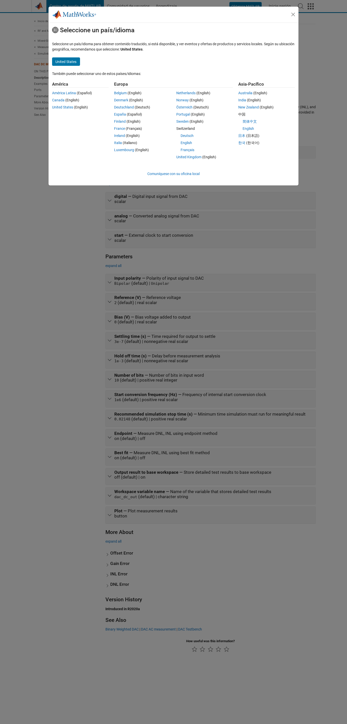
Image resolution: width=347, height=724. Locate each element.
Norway (182, 100)
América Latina (64, 93)
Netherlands (186, 93)
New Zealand (248, 107)
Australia (245, 93)
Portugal (183, 114)
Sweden (182, 121)
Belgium (120, 93)
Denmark (121, 100)
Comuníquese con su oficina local (173, 174)
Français (187, 150)
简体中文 (250, 121)
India (242, 100)
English (186, 143)
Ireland (119, 136)
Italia (118, 143)
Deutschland (124, 107)
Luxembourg (124, 150)
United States (62, 107)
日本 (241, 136)
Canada (58, 100)
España (120, 114)
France (119, 129)
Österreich (184, 107)
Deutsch (187, 136)
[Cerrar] (293, 14)
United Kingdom (188, 157)
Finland (120, 121)
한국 (241, 143)
